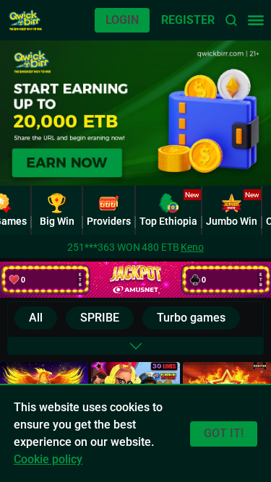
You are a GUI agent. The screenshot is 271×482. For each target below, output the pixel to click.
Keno (192, 247)
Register (188, 20)
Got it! (224, 433)
